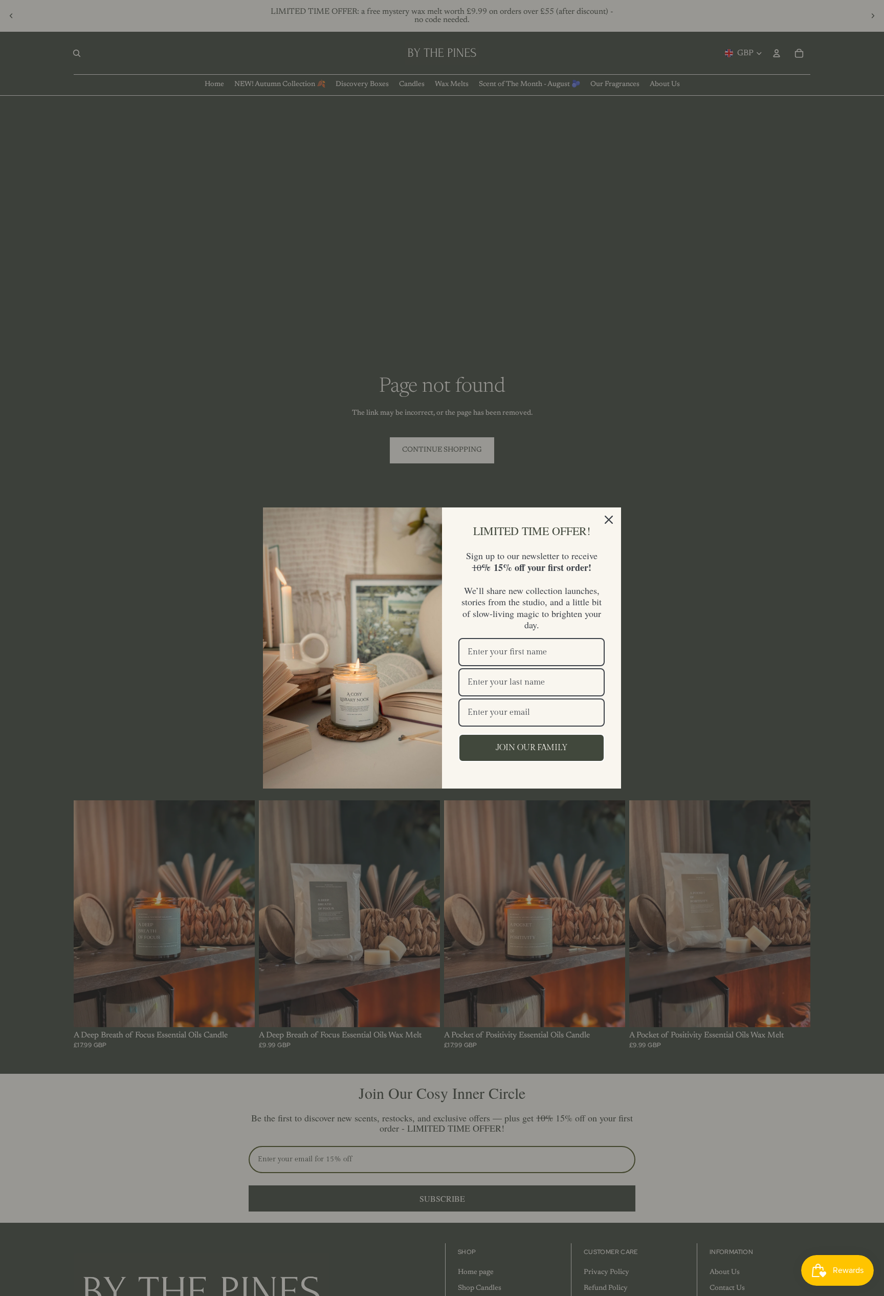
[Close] (608, 519)
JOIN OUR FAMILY (532, 748)
